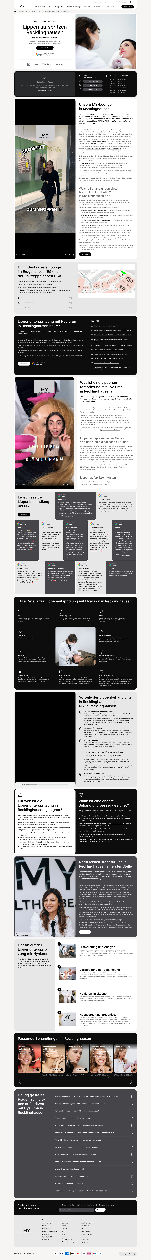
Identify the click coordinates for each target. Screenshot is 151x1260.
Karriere (64, 1228)
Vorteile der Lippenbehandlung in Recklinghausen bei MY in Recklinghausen (111, 340)
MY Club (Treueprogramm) (120, 2)
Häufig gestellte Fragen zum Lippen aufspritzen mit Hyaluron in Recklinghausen (112, 368)
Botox (49, 7)
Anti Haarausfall (86, 1223)
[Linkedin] (125, 1253)
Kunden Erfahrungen (68, 1242)
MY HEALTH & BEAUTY (118, 824)
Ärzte (99, 2)
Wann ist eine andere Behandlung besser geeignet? (108, 349)
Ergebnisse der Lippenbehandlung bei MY (106, 326)
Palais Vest (40, 11)
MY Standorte (128, 455)
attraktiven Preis (106, 720)
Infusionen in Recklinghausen (90, 225)
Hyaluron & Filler (86, 1234)
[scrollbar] (75, 1082)
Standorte (104, 2)
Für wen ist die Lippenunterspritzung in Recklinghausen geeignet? (113, 345)
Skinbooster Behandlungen (95, 149)
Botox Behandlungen (97, 141)
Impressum (17, 1254)
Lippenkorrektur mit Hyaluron (110, 430)
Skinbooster (110, 7)
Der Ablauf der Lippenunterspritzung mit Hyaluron (108, 358)
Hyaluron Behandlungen (73, 7)
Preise (110, 2)
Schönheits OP (86, 1240)
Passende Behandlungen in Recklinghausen (106, 363)
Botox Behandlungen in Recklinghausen (94, 210)
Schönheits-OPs (98, 7)
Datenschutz (27, 1254)
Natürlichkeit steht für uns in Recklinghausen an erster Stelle (111, 354)
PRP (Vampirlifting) (114, 149)
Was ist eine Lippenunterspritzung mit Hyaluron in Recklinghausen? (113, 330)
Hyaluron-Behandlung (69, 340)
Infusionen (87, 7)
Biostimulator (85, 1226)
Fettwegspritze (58, 7)
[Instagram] (130, 1253)
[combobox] (132, 2)
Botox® (83, 1228)
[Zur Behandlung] (37, 1069)
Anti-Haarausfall (39, 7)
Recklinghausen (30, 11)
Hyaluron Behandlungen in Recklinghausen (95, 215)
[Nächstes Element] (131, 1082)
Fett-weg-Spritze (86, 1231)
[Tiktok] (134, 1253)
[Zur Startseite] (22, 6)
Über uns (65, 1223)
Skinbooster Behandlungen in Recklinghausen (96, 220)
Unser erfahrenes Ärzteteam (88, 163)
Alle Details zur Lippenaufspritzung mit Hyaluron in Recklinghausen (113, 334)
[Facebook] (121, 1253)
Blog (95, 2)
